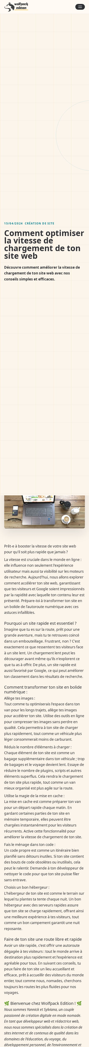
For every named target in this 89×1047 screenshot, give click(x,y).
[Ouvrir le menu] (80, 7)
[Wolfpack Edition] (16, 7)
